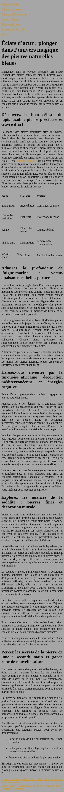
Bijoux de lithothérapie (14, 14)
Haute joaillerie (9, 19)
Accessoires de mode (13, 29)
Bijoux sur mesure (11, 9)
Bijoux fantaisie (10, 4)
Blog (4, 34)
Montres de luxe (10, 24)
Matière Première (27, 160)
